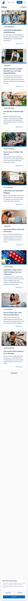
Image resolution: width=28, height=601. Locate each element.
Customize (14, 597)
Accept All (19, 593)
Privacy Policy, (16, 586)
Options (24, 7)
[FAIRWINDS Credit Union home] (3, 2)
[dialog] (14, 589)
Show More (14, 373)
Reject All (8, 593)
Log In (19, 2)
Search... (10, 2)
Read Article (19, 44)
